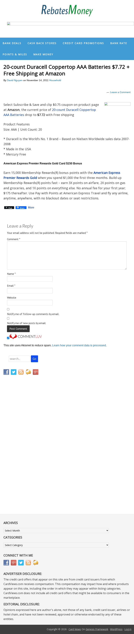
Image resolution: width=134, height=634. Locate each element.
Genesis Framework (97, 629)
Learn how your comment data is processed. (79, 345)
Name (11, 273)
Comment (13, 239)
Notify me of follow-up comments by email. (33, 314)
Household (55, 80)
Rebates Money (67, 11)
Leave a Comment (120, 92)
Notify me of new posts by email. (26, 323)
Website (11, 297)
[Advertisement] (20, 450)
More (31, 207)
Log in (127, 629)
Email (11, 285)
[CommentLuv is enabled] (25, 338)
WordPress (116, 629)
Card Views (75, 629)
